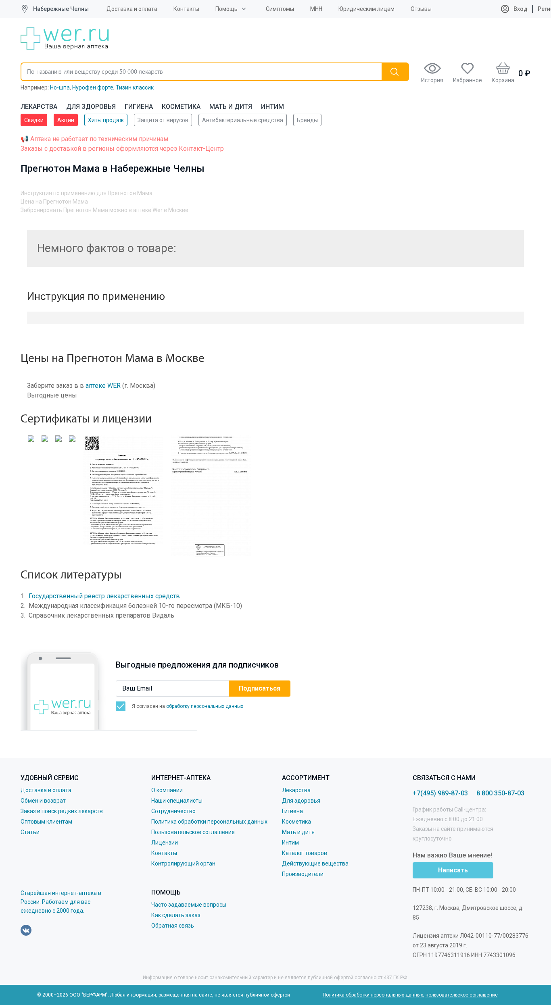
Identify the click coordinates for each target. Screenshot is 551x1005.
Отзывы (421, 9)
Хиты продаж (106, 120)
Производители (303, 874)
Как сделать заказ (175, 915)
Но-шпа (60, 87)
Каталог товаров (304, 853)
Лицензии (164, 842)
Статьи (30, 832)
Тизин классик (135, 87)
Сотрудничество (173, 811)
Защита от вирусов (163, 120)
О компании (167, 790)
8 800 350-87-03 (500, 793)
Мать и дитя (230, 106)
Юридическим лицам (366, 9)
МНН (316, 9)
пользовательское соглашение (462, 995)
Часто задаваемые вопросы (188, 904)
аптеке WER (103, 385)
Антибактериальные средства (242, 120)
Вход (520, 9)
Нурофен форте (92, 87)
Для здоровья (91, 106)
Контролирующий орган (183, 863)
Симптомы (280, 9)
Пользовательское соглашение (193, 832)
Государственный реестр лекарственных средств (104, 596)
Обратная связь (172, 925)
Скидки (34, 120)
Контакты (186, 9)
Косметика (181, 106)
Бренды (307, 120)
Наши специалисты (176, 800)
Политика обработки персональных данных (209, 821)
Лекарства (39, 106)
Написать (453, 870)
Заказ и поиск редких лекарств (62, 811)
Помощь (226, 9)
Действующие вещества (315, 863)
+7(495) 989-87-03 (440, 793)
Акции (65, 120)
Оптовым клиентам (46, 821)
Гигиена (139, 106)
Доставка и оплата (131, 9)
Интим (272, 106)
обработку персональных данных (204, 706)
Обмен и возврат (43, 800)
